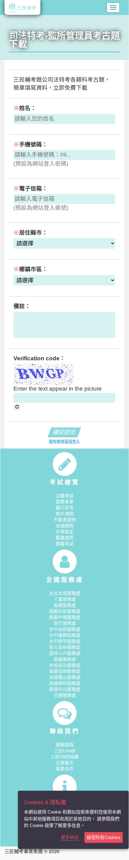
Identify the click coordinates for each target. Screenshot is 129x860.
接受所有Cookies (103, 837)
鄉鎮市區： (30, 269)
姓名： (24, 108)
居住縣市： (30, 232)
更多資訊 (70, 837)
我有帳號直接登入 (64, 441)
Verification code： (39, 358)
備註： (22, 306)
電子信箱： (30, 188)
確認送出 (64, 432)
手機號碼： (30, 144)
